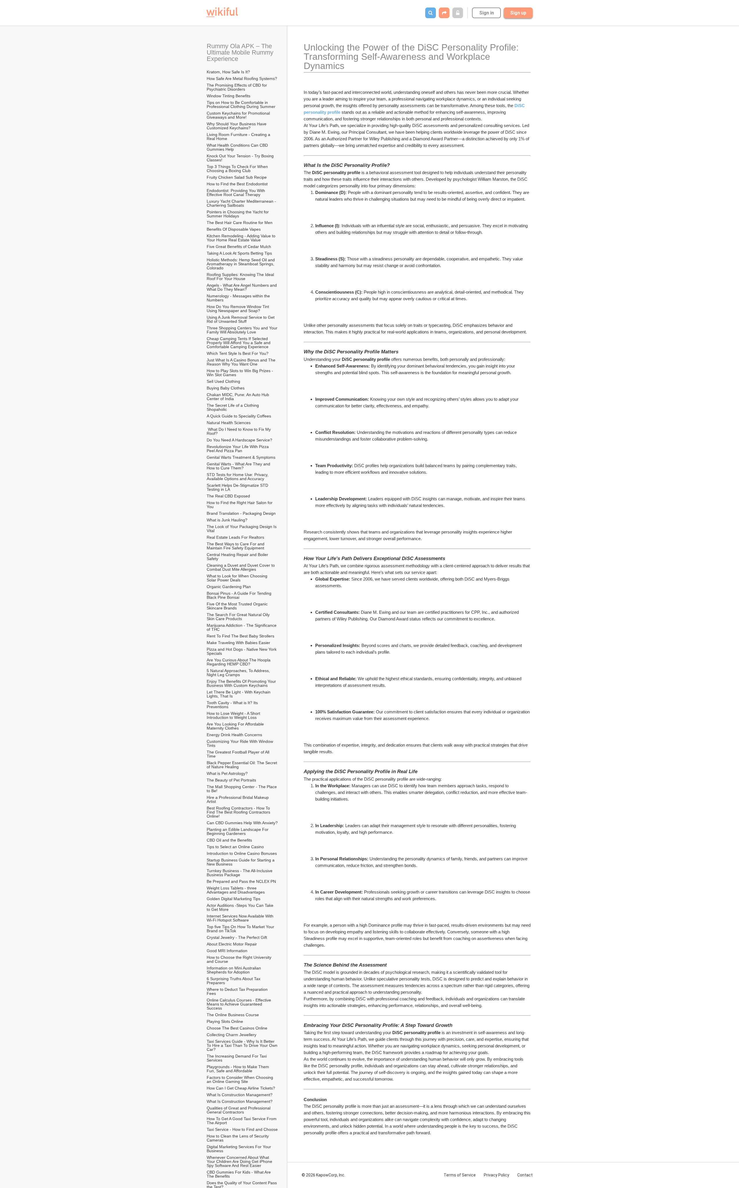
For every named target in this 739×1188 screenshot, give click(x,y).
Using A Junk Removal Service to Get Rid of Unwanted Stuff (241, 319)
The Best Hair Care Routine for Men (240, 222)
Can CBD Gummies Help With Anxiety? (242, 822)
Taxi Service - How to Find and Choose (242, 1129)
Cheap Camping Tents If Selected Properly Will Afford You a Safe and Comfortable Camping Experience (239, 342)
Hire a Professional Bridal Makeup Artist (238, 799)
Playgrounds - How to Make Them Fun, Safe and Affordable (238, 1068)
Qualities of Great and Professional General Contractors (239, 1110)
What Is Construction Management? (240, 1094)
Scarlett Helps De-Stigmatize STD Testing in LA (238, 487)
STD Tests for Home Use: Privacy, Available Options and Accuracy (238, 476)
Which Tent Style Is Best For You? (237, 353)
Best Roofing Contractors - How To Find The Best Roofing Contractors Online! (239, 812)
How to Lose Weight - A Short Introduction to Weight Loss (234, 715)
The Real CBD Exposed (228, 496)
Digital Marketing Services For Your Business (239, 1148)
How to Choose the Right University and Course (240, 959)
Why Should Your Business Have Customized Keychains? (237, 126)
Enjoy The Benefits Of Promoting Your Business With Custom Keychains (242, 683)
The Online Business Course (233, 1014)
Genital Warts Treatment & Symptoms (241, 457)
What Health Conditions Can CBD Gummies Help (238, 147)
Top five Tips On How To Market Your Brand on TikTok (241, 928)
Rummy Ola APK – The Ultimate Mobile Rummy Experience (241, 52)
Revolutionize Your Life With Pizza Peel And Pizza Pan (238, 448)
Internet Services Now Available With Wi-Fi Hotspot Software (241, 918)
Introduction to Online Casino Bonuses (242, 853)
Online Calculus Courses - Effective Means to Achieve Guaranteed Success (239, 1004)
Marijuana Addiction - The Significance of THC (242, 627)
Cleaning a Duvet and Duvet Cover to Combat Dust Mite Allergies (241, 567)
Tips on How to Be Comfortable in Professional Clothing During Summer (241, 104)
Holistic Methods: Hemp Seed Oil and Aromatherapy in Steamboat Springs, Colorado (241, 264)
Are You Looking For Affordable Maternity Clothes (236, 726)
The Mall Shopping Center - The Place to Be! (242, 788)
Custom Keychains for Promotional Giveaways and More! (239, 115)
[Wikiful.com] (222, 12)
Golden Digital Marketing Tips (233, 898)
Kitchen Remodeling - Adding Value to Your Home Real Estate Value (242, 238)
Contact (525, 1175)
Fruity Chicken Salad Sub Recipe (237, 177)
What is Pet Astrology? (227, 773)
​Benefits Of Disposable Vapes (234, 229)
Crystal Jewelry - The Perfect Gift (237, 937)
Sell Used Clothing (223, 381)
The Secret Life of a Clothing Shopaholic (233, 407)
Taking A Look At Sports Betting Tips (239, 253)
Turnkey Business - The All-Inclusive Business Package (240, 872)
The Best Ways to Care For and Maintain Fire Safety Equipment (236, 546)
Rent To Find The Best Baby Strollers (240, 636)
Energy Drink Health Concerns (234, 734)
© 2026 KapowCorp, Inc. (323, 1175)
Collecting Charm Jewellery (231, 1034)
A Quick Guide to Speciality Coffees (239, 416)
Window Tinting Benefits (228, 96)
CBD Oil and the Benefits (229, 840)
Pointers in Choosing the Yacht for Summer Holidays (238, 214)
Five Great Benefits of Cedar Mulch (239, 246)
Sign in (486, 13)
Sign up (518, 13)
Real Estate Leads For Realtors (235, 537)
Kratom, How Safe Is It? (228, 72)
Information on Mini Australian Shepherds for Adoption (234, 970)
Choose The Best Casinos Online (237, 1028)
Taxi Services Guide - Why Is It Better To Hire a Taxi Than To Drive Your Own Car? (242, 1045)
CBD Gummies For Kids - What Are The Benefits (239, 1174)
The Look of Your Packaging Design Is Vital (242, 528)
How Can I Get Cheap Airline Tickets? (241, 1088)
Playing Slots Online (225, 1021)
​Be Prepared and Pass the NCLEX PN (241, 881)
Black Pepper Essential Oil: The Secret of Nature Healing (242, 764)
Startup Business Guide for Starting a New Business (241, 862)
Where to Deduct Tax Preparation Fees (238, 991)
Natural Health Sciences (229, 422)
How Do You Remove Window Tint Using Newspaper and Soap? (238, 308)
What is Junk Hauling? (227, 520)
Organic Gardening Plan (229, 586)
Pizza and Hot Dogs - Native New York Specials (242, 651)
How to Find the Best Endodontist (237, 184)
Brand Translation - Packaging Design (241, 513)
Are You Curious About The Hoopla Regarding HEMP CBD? (239, 662)
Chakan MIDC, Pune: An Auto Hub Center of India (238, 396)
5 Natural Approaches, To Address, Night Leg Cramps (239, 672)
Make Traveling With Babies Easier (238, 642)
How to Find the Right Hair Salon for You (240, 504)
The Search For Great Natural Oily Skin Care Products (239, 616)
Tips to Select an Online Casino (235, 846)
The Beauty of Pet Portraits (231, 780)
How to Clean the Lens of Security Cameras (238, 1138)
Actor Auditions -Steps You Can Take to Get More (241, 907)
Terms (460, 1175)
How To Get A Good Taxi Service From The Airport (242, 1120)
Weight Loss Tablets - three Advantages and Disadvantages (236, 890)
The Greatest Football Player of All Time (238, 754)
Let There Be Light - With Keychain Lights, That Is (239, 694)
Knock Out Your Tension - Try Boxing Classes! (241, 158)
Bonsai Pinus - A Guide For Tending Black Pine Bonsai (240, 595)
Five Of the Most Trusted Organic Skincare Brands (238, 606)
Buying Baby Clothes (226, 388)
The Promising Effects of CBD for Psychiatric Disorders (237, 87)
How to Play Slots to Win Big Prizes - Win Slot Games (240, 372)
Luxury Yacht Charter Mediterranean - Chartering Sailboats (242, 203)
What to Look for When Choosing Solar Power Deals (237, 578)
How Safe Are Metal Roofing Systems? (242, 78)
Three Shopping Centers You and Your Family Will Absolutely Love (242, 330)
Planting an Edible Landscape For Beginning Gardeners (238, 831)
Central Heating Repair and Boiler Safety (238, 556)
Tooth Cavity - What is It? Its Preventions (233, 704)
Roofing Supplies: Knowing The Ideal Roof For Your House (241, 276)
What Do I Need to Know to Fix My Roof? (239, 431)
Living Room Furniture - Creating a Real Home (239, 136)
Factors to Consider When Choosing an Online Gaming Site (240, 1079)
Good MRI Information (227, 950)
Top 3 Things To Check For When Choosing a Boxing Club (238, 168)
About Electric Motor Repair (232, 944)
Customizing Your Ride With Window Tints (240, 743)
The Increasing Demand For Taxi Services (237, 1058)
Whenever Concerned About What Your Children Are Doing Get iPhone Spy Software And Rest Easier (240, 1161)
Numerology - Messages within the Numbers (239, 298)
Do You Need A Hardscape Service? (239, 440)
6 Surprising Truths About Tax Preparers (234, 980)
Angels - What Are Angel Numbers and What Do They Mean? (242, 287)
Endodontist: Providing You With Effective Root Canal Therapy (236, 192)
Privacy (496, 1175)
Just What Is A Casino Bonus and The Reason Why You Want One (242, 362)
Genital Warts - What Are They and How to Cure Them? (239, 466)
